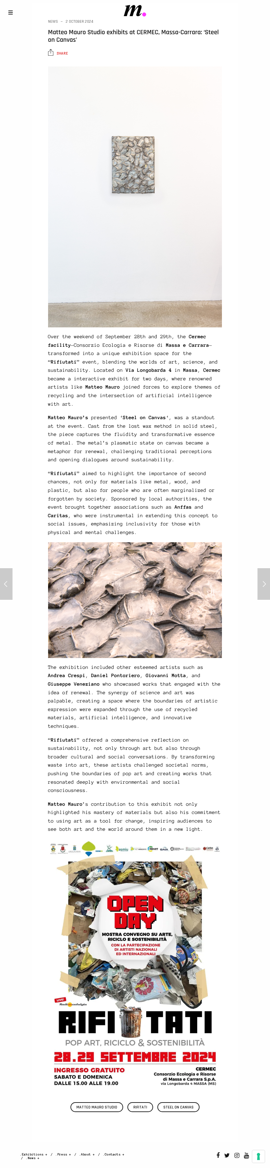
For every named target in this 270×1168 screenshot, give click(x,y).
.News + (33, 1158)
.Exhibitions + (33, 1154)
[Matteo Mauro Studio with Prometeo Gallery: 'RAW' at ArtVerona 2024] (263, 584)
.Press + (63, 1154)
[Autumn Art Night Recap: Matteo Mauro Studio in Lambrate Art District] (6, 584)
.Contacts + (113, 1154)
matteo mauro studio (96, 1107)
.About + (87, 1154)
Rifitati (140, 1107)
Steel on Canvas (178, 1107)
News (53, 21)
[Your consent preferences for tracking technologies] (258, 1156)
